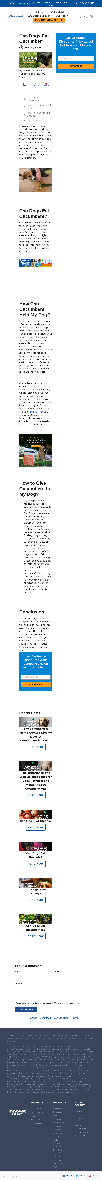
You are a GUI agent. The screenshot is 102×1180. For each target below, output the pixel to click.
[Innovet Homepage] (15, 16)
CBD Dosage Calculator (58, 1143)
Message (19, 983)
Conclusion (32, 120)
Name (18, 972)
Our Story (36, 1108)
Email (56, 972)
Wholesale (36, 1123)
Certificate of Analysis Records (60, 1153)
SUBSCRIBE (35, 684)
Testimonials (37, 1112)
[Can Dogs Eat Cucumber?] (35, 67)
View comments (10, 1176)
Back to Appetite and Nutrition (53, 1018)
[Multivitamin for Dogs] (35, 466)
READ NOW (35, 747)
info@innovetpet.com (18, 3)
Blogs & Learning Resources (58, 1132)
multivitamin (37, 412)
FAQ (55, 1167)
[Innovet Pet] (17, 1115)
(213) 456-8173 (87, 3)
